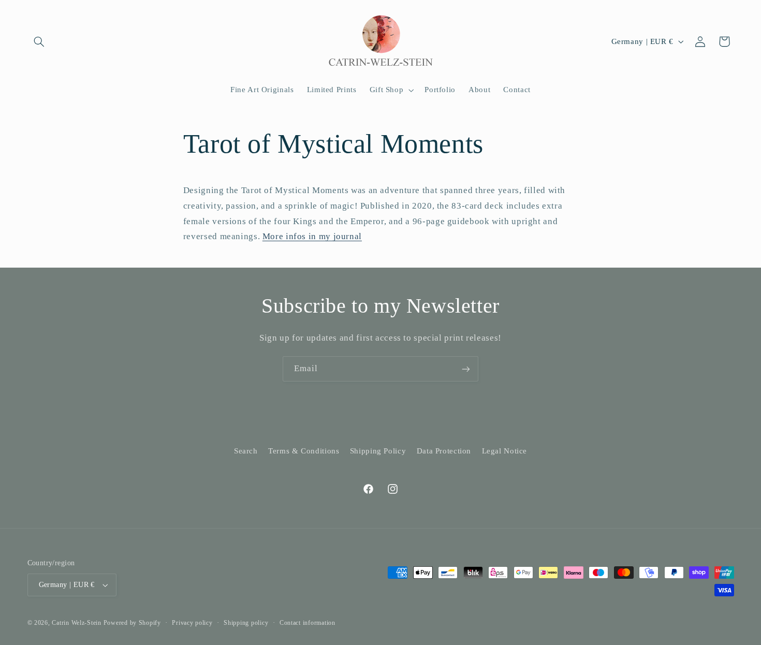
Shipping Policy (378, 451)
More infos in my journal (312, 236)
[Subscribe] (466, 369)
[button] (39, 41)
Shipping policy (246, 623)
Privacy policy (192, 623)
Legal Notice (505, 451)
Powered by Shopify (132, 623)
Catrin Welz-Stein (76, 623)
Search (246, 451)
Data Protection (444, 451)
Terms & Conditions (303, 451)
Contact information (307, 623)
